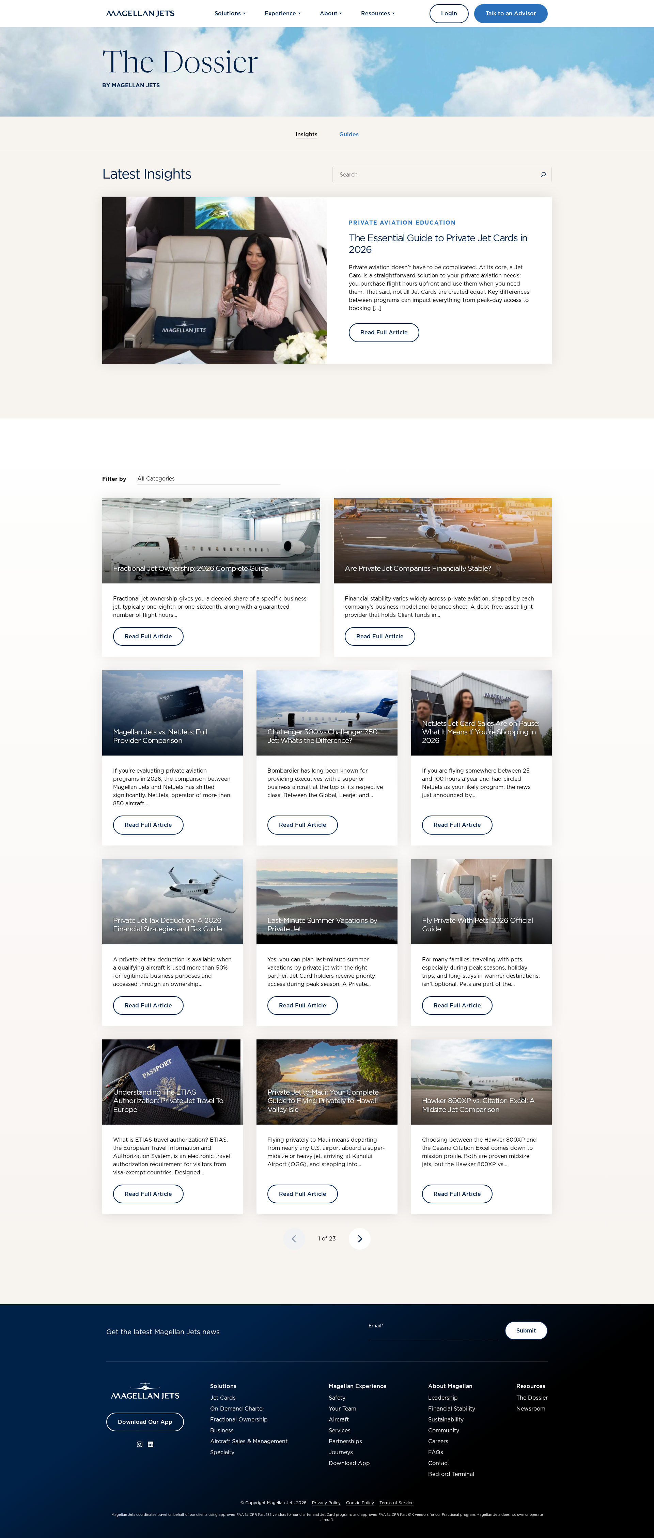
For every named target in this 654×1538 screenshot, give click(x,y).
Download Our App (145, 1422)
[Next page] (360, 1239)
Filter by (114, 479)
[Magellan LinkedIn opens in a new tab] (150, 1444)
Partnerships (345, 1441)
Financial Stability (451, 1408)
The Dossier (532, 1397)
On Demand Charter (237, 1408)
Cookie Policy (360, 1503)
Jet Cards (223, 1397)
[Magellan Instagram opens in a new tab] (139, 1444)
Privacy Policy (326, 1503)
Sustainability (446, 1419)
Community (443, 1430)
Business (222, 1430)
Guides (349, 134)
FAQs (435, 1452)
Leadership (443, 1397)
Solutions (223, 1386)
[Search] (544, 174)
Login (449, 13)
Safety (337, 1397)
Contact (438, 1463)
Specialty (222, 1452)
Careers (438, 1441)
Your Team (342, 1408)
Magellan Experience (358, 1386)
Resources (530, 1386)
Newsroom (530, 1408)
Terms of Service (396, 1503)
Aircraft (339, 1419)
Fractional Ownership (239, 1419)
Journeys (341, 1452)
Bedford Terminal (451, 1474)
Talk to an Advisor (511, 13)
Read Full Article (384, 332)
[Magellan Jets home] (145, 1391)
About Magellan (450, 1386)
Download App (349, 1463)
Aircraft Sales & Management (248, 1441)
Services (340, 1430)
